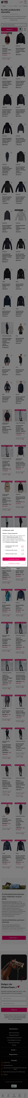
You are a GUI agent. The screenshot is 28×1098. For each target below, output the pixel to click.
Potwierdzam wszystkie (14, 559)
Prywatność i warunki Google (12, 542)
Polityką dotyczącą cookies (12, 536)
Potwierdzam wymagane (14, 563)
